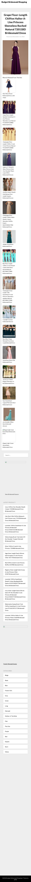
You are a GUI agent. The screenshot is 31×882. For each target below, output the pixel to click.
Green (7, 701)
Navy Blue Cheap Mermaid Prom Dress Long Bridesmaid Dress (9, 341)
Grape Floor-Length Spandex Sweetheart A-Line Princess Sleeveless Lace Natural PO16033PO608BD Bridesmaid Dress (9, 119)
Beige (6, 675)
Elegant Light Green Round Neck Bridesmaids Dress (8, 445)
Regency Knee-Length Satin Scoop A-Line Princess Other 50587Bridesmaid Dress (15, 572)
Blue (6, 685)
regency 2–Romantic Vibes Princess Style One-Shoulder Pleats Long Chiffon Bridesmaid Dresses (8, 171)
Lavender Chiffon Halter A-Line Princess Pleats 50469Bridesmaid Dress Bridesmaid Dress (14, 617)
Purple (7, 731)
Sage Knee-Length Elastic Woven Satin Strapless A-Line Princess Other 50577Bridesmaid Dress (14, 555)
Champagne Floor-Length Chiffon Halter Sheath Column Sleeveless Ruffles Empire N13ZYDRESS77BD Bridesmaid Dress (8, 221)
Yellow (7, 752)
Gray (6, 695)
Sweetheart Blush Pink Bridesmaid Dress (9, 361)
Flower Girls (8, 690)
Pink (6, 721)
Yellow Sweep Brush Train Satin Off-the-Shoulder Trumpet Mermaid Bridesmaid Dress (15, 539)
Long (6, 706)
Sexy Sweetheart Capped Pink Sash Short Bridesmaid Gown (9, 402)
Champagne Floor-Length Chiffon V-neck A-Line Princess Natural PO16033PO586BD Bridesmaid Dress (9, 145)
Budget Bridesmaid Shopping (14, 2)
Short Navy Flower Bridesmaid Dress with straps (9, 95)
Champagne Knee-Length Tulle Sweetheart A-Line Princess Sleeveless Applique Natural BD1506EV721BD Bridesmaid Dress (8, 296)
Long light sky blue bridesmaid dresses (8, 320)
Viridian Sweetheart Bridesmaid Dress (8, 245)
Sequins (7, 741)
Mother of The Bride (11, 716)
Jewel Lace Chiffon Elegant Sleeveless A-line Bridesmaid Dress (8, 381)
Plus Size (7, 726)
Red (6, 736)
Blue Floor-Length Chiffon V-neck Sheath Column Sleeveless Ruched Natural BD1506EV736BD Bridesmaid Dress (9, 268)
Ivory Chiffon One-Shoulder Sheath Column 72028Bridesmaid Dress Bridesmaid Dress (15, 509)
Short (6, 747)
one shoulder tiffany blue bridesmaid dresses (8, 424)
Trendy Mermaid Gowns (10, 664)
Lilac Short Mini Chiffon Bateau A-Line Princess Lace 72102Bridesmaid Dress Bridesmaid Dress (15, 518)
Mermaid (7, 711)
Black (6, 680)
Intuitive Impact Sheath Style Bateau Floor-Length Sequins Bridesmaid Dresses (9, 195)
